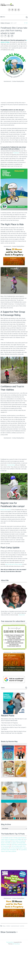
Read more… (22, 615)
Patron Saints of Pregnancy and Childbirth (11, 839)
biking (3, 926)
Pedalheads (16, 153)
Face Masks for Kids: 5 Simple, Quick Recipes (13, 837)
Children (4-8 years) (5, 23)
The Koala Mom (9, 942)
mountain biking (11, 465)
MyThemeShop (16, 943)
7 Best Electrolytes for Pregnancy (9, 723)
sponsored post (15, 926)
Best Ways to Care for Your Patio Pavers (11, 725)
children (8, 926)
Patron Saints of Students (18, 841)
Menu (3, 17)
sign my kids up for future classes (13, 564)
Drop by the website (6, 509)
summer (22, 926)
